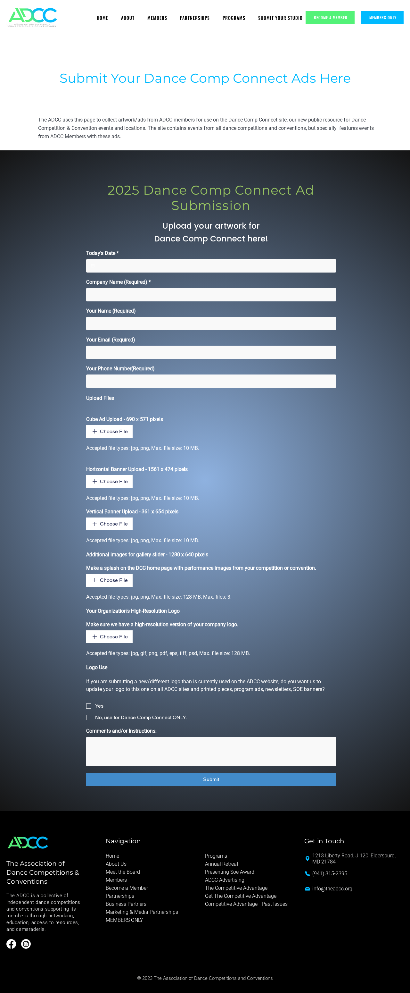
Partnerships (120, 896)
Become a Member (127, 888)
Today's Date (102, 253)
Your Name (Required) (111, 311)
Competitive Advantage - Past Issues (246, 904)
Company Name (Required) (118, 282)
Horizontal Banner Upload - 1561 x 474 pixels (137, 469)
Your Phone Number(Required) (120, 369)
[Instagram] (26, 944)
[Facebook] (11, 944)
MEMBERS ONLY (124, 920)
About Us (116, 864)
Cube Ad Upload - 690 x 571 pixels (124, 419)
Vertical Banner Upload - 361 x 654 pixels (132, 512)
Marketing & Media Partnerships (142, 912)
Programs (216, 856)
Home (112, 856)
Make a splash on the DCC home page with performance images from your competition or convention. (201, 568)
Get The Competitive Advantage (240, 896)
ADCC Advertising (224, 880)
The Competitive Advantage (236, 888)
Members (116, 880)
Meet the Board (123, 872)
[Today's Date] (92, 265)
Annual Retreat (221, 864)
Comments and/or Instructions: (121, 731)
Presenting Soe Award (229, 872)
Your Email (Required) (110, 340)
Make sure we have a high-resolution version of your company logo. (162, 624)
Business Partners (126, 904)
